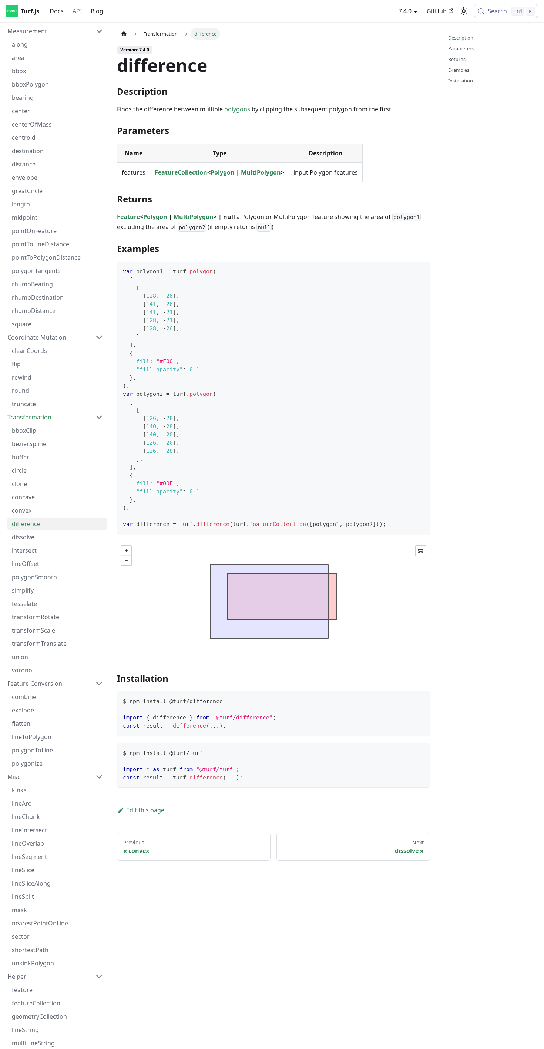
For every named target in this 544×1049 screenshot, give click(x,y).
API (77, 11)
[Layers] (421, 551)
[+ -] (273, 602)
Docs (57, 11)
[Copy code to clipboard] (421, 270)
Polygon (223, 172)
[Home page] (124, 34)
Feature (128, 217)
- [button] (126, 560)
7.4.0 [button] (405, 11)
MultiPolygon (261, 172)
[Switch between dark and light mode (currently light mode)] (464, 11)
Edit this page (145, 810)
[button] (55, 31)
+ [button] (126, 551)
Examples (458, 70)
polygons (237, 109)
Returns (457, 59)
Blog (97, 11)
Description (460, 37)
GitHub (437, 11)
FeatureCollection (181, 172)
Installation (460, 80)
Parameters (461, 48)
